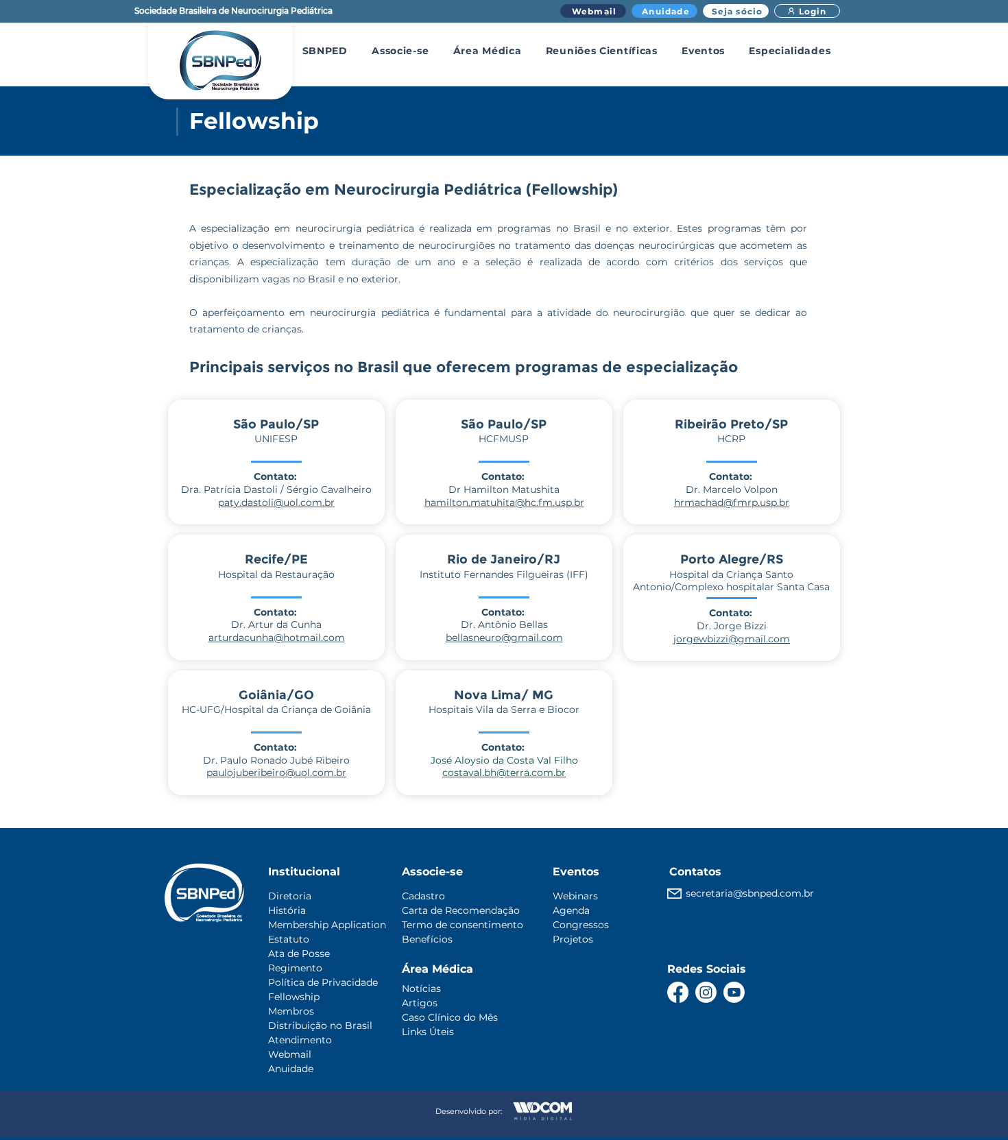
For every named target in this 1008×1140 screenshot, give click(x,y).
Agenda (571, 910)
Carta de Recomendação (461, 910)
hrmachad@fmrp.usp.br (731, 502)
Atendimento (300, 1040)
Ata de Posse (299, 953)
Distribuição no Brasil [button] (320, 1025)
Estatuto (288, 939)
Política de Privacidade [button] (323, 982)
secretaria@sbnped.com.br (750, 893)
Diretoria (289, 896)
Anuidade (290, 1069)
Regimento (295, 968)
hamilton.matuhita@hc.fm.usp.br (504, 502)
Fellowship (294, 997)
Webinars (575, 896)
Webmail (289, 1054)
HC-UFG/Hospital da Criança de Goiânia (276, 709)
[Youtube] (734, 992)
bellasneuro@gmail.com (504, 637)
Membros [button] (291, 1011)
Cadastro (423, 896)
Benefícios (427, 939)
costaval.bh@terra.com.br (504, 772)
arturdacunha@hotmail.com (276, 637)
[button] (325, 51)
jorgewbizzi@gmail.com (731, 639)
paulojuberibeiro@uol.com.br (276, 772)
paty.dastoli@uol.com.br (276, 502)
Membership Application (327, 925)
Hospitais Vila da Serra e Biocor (504, 709)
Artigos (419, 1003)
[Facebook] (677, 992)
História (287, 910)
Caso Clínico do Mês (450, 1017)
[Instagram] (706, 992)
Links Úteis (428, 1032)
